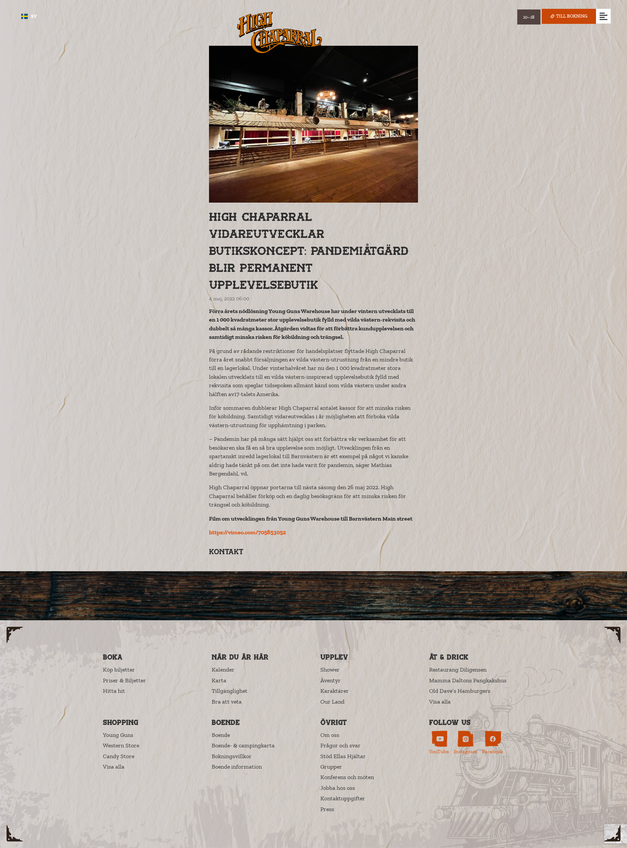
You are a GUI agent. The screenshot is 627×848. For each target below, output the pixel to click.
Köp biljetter (119, 669)
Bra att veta (227, 701)
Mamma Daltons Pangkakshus (467, 680)
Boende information (237, 766)
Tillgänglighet (230, 690)
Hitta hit (114, 690)
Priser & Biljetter (124, 680)
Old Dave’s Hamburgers (459, 690)
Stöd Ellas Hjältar (343, 756)
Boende (221, 735)
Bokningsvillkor (231, 756)
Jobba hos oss (337, 787)
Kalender (223, 669)
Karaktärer (334, 690)
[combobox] (29, 16)
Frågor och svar (340, 745)
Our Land (332, 701)
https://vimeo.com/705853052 (247, 532)
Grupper (331, 766)
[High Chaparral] (279, 32)
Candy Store (118, 756)
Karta (219, 680)
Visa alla (440, 701)
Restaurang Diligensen (458, 669)
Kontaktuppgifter (342, 798)
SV (34, 16)
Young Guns (118, 735)
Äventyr (330, 680)
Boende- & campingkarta (243, 745)
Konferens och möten (347, 777)
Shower (330, 669)
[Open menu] (603, 16)
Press (327, 809)
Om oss (329, 735)
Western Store (121, 745)
